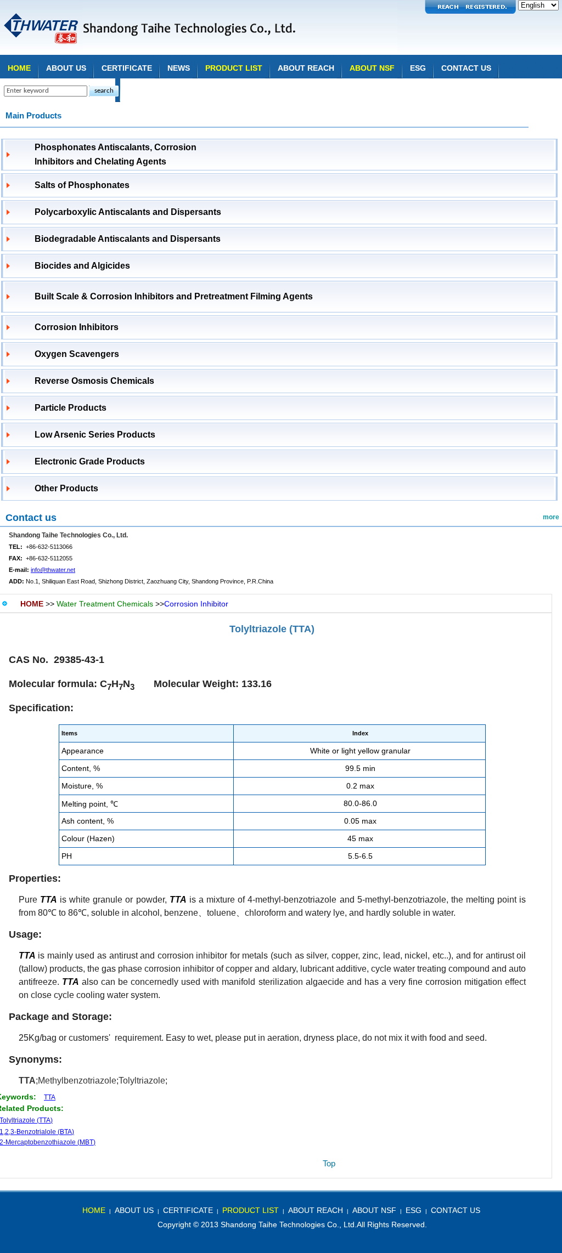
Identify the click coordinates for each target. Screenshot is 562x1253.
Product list (233, 68)
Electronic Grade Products (90, 461)
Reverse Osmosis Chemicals (94, 380)
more (551, 517)
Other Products (66, 488)
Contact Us (466, 68)
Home (19, 68)
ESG (418, 68)
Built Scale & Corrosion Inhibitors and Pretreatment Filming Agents (174, 296)
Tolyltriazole (257, 628)
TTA (49, 1097)
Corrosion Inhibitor (196, 603)
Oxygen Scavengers (77, 354)
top (329, 1163)
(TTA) (301, 628)
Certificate (127, 68)
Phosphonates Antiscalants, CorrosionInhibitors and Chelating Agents (115, 154)
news (178, 68)
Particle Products (70, 407)
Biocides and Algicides (82, 265)
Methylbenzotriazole (77, 1080)
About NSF (372, 68)
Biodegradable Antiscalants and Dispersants (128, 238)
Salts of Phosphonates (82, 185)
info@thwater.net (53, 569)
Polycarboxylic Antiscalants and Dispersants (128, 212)
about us (134, 1210)
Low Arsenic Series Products (95, 434)
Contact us (31, 517)
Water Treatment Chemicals (105, 603)
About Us (66, 68)
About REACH (306, 68)
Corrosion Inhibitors (77, 327)
